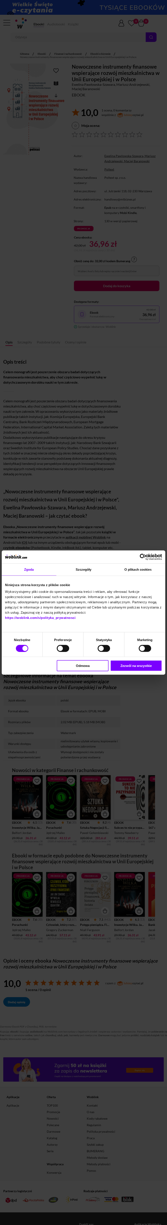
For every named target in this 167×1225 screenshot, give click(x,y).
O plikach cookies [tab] (138, 569)
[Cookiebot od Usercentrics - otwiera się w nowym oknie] (143, 557)
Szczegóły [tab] (84, 569)
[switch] (63, 648)
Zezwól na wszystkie (136, 666)
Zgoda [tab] (29, 569)
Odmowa (83, 666)
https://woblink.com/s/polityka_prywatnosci (40, 618)
